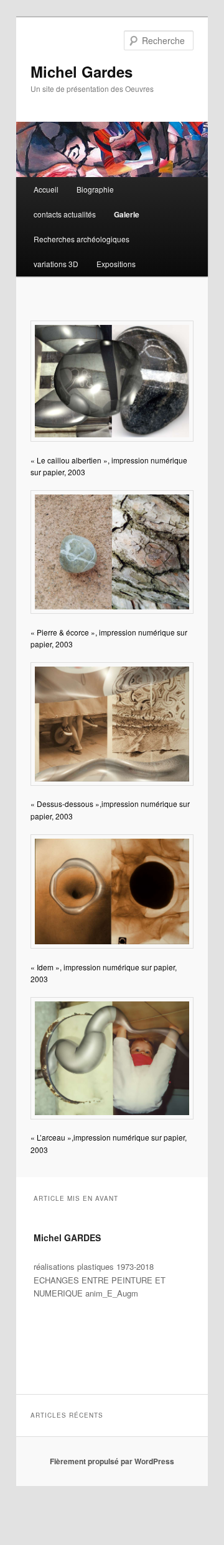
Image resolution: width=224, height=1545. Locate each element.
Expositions (116, 263)
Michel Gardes (81, 71)
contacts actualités (65, 214)
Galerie (126, 214)
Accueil (46, 189)
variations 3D (56, 263)
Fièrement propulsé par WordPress (112, 1461)
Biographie (95, 189)
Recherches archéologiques (81, 239)
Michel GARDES (67, 1237)
